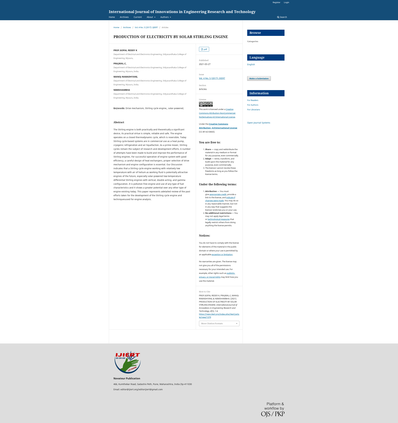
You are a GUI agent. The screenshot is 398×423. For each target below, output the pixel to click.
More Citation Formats (212, 323)
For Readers (252, 100)
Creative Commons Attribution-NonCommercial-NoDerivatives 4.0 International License (217, 113)
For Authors (252, 104)
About (150, 17)
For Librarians (253, 109)
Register (276, 2)
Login (286, 2)
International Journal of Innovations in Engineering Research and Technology (182, 11)
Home (112, 17)
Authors (164, 17)
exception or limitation (222, 254)
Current (138, 17)
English (251, 64)
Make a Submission (259, 78)
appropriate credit (218, 194)
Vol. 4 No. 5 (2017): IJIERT (146, 27)
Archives (124, 17)
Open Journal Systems (258, 122)
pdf (205, 49)
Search (283, 17)
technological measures (219, 219)
